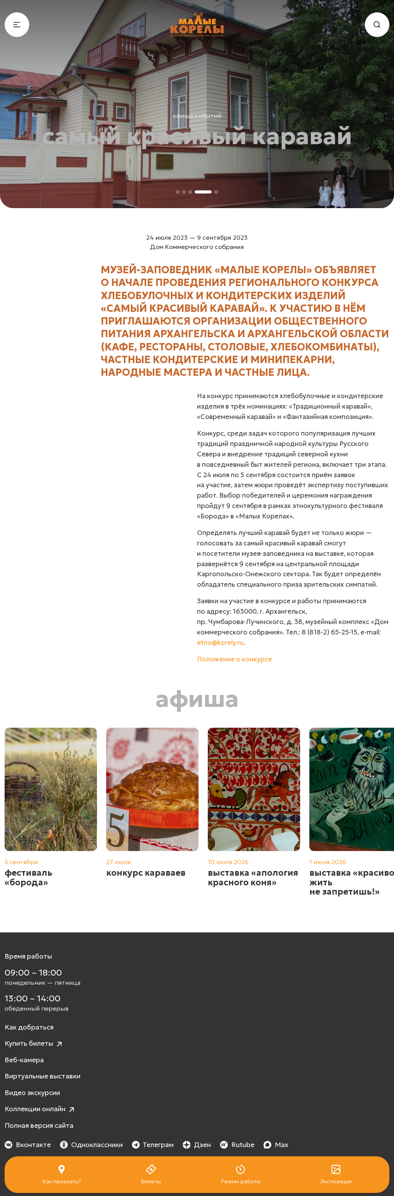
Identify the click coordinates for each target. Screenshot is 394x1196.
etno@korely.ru (220, 643)
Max (281, 1144)
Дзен (202, 1144)
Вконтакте (33, 1144)
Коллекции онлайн (36, 1109)
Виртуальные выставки (42, 1076)
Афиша (197, 698)
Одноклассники (97, 1144)
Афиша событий (197, 115)
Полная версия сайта (39, 1125)
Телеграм (158, 1144)
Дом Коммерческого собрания (197, 247)
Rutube (242, 1144)
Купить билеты (30, 1043)
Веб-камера (24, 1060)
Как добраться (29, 1027)
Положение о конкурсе (234, 659)
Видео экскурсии (32, 1092)
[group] (51, 817)
